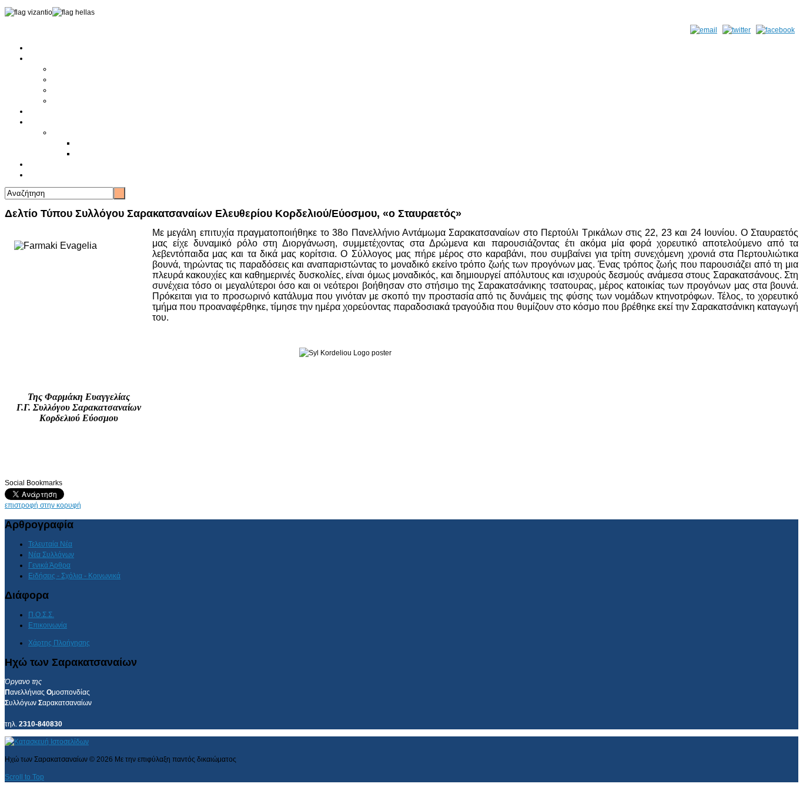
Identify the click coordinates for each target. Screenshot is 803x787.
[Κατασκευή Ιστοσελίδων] (47, 742)
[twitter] (736, 30)
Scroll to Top (24, 777)
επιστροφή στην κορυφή (43, 505)
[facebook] (775, 30)
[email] (703, 30)
